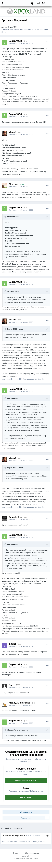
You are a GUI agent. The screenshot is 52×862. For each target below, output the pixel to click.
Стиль (16, 853)
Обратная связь (32, 853)
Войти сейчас (26, 797)
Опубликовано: (21, 43)
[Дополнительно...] (47, 42)
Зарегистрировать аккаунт (26, 780)
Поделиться (27, 812)
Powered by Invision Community (26, 858)
